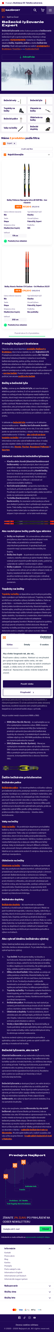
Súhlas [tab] (10, 644)
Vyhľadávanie (35, 10)
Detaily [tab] (27, 644)
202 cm (15, 319)
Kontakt (7, 1252)
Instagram (29, 1317)
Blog (6, 1259)
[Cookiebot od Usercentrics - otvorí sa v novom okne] (40, 637)
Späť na (12, 17)
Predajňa (8, 1266)
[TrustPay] (40, 1309)
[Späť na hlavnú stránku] (11, 10)
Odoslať (45, 1229)
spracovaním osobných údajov (38, 1237)
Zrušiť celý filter (27, 149)
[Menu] (50, 10)
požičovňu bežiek (26, 376)
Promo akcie (9, 1256)
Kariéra (7, 1262)
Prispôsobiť (25, 692)
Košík (42, 10)
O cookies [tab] (44, 644)
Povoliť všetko (27, 684)
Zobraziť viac (29, 57)
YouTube (34, 1317)
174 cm (15, 236)
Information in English (13, 1272)
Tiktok (24, 1317)
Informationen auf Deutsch (15, 1276)
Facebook (19, 1317)
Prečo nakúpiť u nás (12, 1269)
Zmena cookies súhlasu (27, 1325)
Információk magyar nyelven (16, 1279)
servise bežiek (10, 373)
